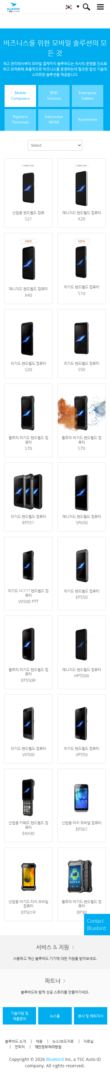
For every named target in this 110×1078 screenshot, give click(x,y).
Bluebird (55, 1059)
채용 (39, 1041)
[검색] (86, 7)
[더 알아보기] (28, 193)
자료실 (88, 1041)
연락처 (20, 1046)
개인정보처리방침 (48, 1046)
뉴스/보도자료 (63, 1041)
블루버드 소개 (15, 1041)
